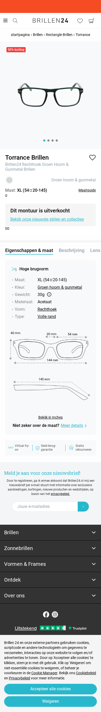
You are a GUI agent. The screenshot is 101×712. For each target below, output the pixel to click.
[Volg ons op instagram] (55, 614)
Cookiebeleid (86, 673)
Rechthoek (31, 164)
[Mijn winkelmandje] (91, 20)
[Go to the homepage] (50, 20)
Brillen (29, 169)
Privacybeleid (19, 678)
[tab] (50, 532)
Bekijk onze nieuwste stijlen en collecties (47, 219)
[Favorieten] (80, 20)
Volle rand (47, 316)
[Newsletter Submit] (83, 506)
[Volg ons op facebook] (46, 614)
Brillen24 (13, 164)
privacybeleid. (60, 494)
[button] (92, 157)
